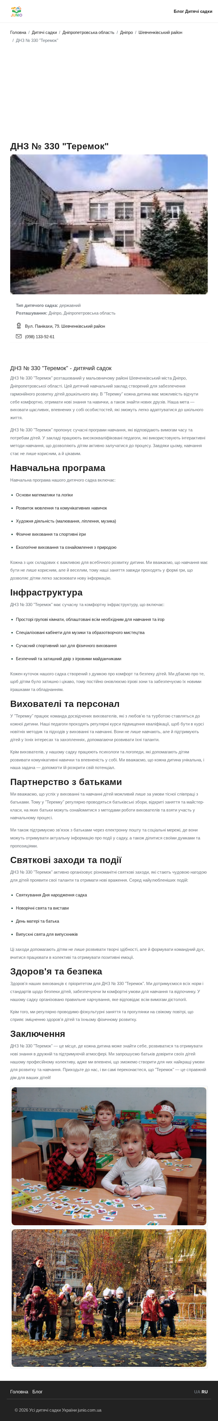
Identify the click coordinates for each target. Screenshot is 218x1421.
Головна (19, 1392)
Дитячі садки (198, 11)
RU (205, 1391)
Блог (179, 11)
